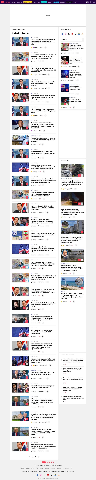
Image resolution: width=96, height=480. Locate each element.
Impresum (30, 471)
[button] (41, 47)
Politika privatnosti (69, 471)
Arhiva (62, 471)
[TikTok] (75, 34)
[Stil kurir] (37, 468)
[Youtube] (72, 34)
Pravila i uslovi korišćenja (44, 471)
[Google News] (79, 34)
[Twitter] (69, 34)
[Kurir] (22, 468)
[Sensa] (59, 468)
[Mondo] (5, 2)
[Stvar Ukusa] (72, 468)
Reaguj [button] (34, 61)
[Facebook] (62, 34)
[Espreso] (27, 468)
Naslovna (14, 29)
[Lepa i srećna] (47, 468)
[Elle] (32, 468)
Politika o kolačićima (55, 471)
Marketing (24, 471)
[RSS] (82, 34)
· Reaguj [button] (36, 47)
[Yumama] (66, 468)
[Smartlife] (53, 468)
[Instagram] (65, 34)
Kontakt (35, 471)
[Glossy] (41, 468)
